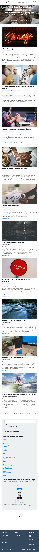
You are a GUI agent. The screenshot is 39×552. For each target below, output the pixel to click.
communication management (7, 437)
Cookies (6, 539)
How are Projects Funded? (10, 205)
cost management (7, 170)
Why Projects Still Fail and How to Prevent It (11, 431)
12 (24, 412)
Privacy (6, 536)
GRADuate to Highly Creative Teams (13, 49)
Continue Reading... (5, 62)
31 (31, 413)
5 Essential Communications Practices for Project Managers (18, 87)
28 (24, 413)
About (27, 2)
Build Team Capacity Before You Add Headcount (11, 426)
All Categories (6, 443)
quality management (7, 467)
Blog (3, 539)
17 (35, 412)
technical (18, 90)
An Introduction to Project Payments (14, 357)
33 (35, 413)
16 (33, 412)
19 (5, 413)
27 (22, 413)
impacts (32, 178)
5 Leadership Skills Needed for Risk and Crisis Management (17, 280)
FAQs (6, 542)
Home (15, 2)
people (3, 50)
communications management (9, 90)
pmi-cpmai (5, 463)
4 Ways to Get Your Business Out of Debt (15, 168)
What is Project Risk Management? (13, 242)
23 (14, 413)
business (3, 90)
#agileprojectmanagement (8, 447)
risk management (4, 244)
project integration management (12, 396)
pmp (4, 464)
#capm (4, 449)
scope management (7, 472)
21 (9, 413)
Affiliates (23, 2)
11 (22, 412)
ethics (4, 460)
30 (29, 413)
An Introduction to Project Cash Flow (14, 320)
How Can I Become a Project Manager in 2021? (17, 129)
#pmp (4, 451)
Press (6, 540)
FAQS (30, 549)
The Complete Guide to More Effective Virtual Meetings (13, 436)
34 (18, 414)
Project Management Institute (10, 142)
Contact (3, 540)
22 (12, 413)
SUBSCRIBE (19, 489)
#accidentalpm (6, 446)
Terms (6, 535)
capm (4, 454)
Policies (23, 549)
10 (20, 412)
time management (7, 476)
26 (20, 413)
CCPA (6, 538)
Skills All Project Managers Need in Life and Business (19, 394)
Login (3, 542)
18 (3, 413)
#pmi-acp (5, 450)
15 (31, 412)
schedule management (7, 471)
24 (16, 413)
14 (29, 412)
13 (26, 412)
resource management (8, 50)
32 (33, 413)
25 (18, 413)
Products (19, 2)
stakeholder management (8, 474)
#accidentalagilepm (7, 445)
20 (7, 413)
